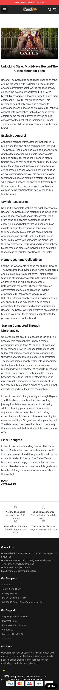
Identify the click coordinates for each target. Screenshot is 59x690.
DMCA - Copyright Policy (14, 598)
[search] (49, 9)
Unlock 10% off (6, 676)
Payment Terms (9, 621)
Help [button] (53, 686)
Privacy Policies (9, 593)
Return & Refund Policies (14, 625)
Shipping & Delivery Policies (15, 616)
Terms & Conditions (11, 589)
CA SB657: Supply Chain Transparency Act (22, 602)
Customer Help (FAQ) (12, 634)
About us (6, 584)
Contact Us (7, 629)
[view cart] (54, 9)
